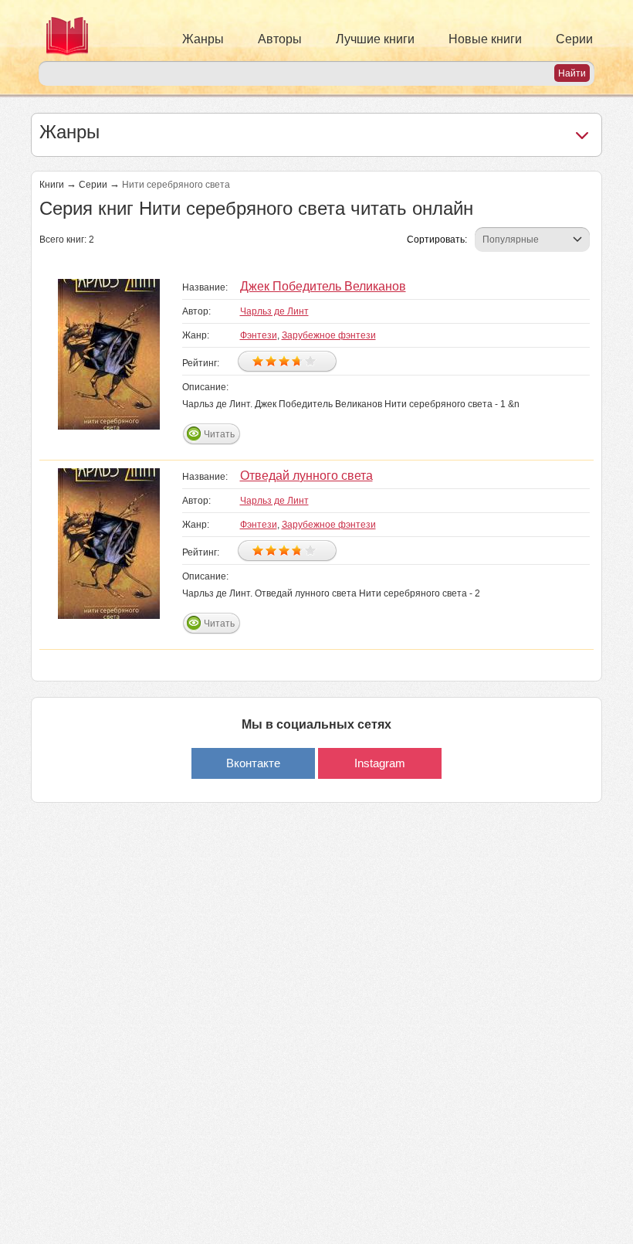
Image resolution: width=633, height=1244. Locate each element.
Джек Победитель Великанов (323, 286)
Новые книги (485, 39)
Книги (51, 184)
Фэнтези (258, 335)
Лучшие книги (375, 39)
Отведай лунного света (306, 475)
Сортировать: (437, 239)
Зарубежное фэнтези (329, 335)
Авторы (280, 39)
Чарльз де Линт (274, 311)
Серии (574, 39)
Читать (219, 434)
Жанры (203, 39)
